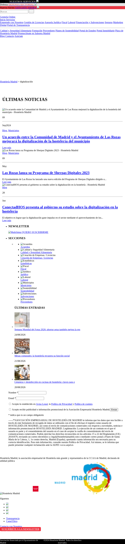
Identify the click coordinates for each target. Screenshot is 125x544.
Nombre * (13, 392)
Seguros (108, 22)
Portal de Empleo (87, 30)
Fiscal (64, 22)
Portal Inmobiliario (106, 30)
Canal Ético (11, 521)
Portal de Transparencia (18, 25)
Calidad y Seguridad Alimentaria (15, 30)
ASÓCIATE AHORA (25, 7)
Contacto (9, 36)
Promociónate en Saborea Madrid (34, 33)
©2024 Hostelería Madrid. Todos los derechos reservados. (62, 541)
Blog (2, 36)
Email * (12, 398)
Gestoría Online (8, 17)
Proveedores (49, 30)
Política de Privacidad (61, 404)
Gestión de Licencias (34, 22)
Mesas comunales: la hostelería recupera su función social (42, 355)
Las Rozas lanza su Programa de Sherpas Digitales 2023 (45, 173)
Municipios (13, 130)
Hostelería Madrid (8, 81)
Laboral (71, 22)
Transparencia (13, 518)
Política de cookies (84, 404)
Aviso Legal (42, 404)
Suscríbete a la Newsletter (20, 529)
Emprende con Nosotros (11, 22)
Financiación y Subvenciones (90, 22)
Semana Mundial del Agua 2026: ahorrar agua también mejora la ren (47, 329)
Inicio (3, 19)
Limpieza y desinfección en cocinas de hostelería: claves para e (44, 382)
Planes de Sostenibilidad (67, 30)
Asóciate (18, 36)
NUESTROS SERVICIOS (22, 1)
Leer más (6, 147)
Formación (37, 30)
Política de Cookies (9, 538)
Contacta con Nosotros (11, 526)
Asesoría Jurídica (53, 22)
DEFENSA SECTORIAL (21, 4)
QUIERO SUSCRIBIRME (34, 232)
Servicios (10, 19)
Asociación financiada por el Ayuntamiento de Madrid (19, 541)
